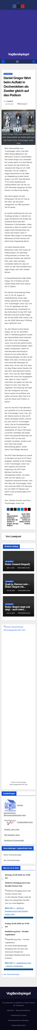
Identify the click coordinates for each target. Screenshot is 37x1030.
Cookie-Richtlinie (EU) (19, 1025)
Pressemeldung (24, 568)
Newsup (32, 1003)
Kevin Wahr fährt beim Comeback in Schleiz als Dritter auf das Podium (24, 519)
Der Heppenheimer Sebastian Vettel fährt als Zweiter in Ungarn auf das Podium (12, 519)
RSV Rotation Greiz (12, 835)
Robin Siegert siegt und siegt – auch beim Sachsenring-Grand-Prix (18, 609)
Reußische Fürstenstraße (14, 840)
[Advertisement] (18, 32)
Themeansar (20, 1005)
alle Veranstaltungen (12, 860)
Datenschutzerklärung (23, 1010)
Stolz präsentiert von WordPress (12, 1003)
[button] (30, 61)
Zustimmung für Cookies (18, 1015)
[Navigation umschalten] (17, 61)
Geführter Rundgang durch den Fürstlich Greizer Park (16, 911)
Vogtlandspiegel (18, 54)
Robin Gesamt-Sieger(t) (17, 564)
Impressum (10, 1010)
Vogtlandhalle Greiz (25, 822)
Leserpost (10, 101)
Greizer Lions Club (11, 829)
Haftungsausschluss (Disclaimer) (18, 1020)
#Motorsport (22, 104)
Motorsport (8, 74)
